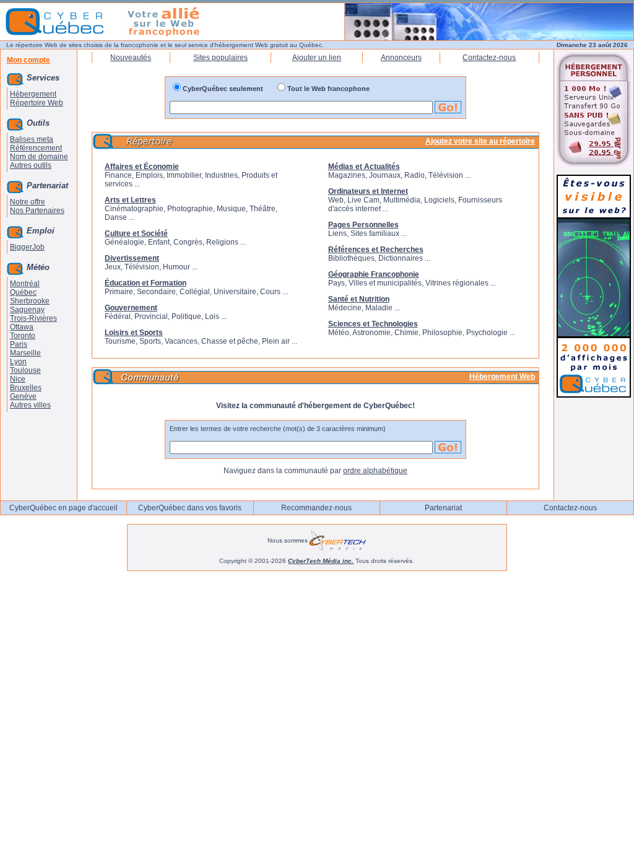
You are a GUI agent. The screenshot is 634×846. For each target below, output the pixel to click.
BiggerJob (27, 247)
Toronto (22, 335)
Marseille (25, 353)
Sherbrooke (30, 301)
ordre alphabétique (375, 470)
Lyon (18, 361)
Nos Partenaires (37, 210)
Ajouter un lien (316, 57)
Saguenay (27, 309)
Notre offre (27, 202)
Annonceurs (401, 57)
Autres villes (30, 405)
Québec (23, 292)
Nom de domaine (39, 156)
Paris (18, 344)
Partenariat (443, 508)
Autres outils (30, 165)
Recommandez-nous (316, 508)
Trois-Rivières (33, 318)
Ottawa (21, 327)
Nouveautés (130, 57)
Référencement (36, 148)
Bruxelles (25, 387)
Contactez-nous (489, 57)
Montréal (25, 283)
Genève (23, 396)
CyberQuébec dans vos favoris (189, 508)
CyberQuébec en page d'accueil (63, 508)
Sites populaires (220, 57)
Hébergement (33, 94)
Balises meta (31, 139)
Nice (17, 379)
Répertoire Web (36, 102)
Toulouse (25, 370)
